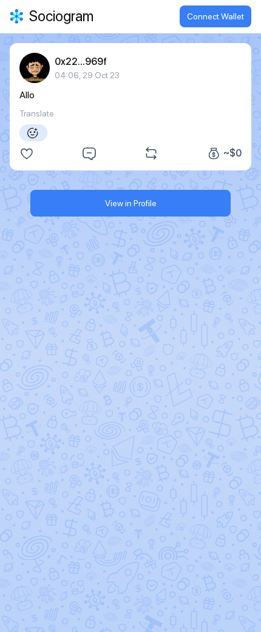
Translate (36, 113)
